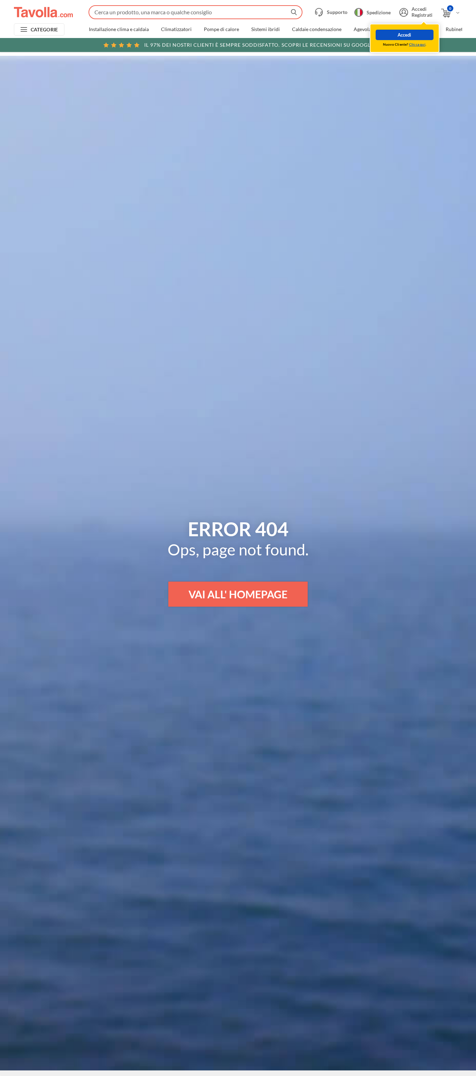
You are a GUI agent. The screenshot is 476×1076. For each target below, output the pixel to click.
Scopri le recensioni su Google (259, 45)
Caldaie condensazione (316, 29)
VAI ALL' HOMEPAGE (238, 594)
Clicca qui (417, 44)
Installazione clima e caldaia (119, 29)
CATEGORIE (44, 29)
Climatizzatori (176, 29)
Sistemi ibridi (265, 29)
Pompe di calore (221, 29)
